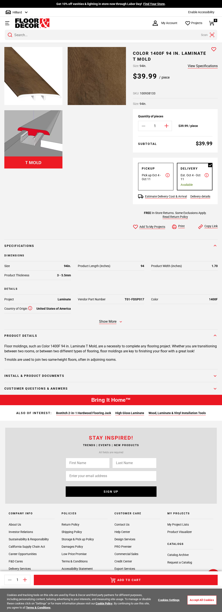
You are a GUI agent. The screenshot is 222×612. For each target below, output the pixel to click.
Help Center (122, 532)
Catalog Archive (178, 555)
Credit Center (123, 561)
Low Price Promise (74, 554)
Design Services (124, 539)
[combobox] (111, 35)
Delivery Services (20, 568)
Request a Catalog (179, 562)
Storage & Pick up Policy (78, 539)
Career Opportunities (23, 554)
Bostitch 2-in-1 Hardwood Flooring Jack (83, 413)
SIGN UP (111, 491)
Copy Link (211, 226)
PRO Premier (123, 546)
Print (181, 226)
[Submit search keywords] (10, 35)
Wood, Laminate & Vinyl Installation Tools (177, 413)
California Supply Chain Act (27, 546)
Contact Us (121, 524)
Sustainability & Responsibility (29, 539)
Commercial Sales (126, 554)
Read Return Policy (175, 217)
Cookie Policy (104, 603)
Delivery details (200, 196)
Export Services (124, 568)
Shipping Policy (72, 532)
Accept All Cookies (202, 600)
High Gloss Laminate (129, 413)
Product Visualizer (179, 532)
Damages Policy (72, 546)
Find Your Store (154, 4)
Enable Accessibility (201, 12)
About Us (15, 524)
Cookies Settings (169, 600)
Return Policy (70, 524)
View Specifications (203, 66)
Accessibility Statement (77, 568)
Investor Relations (21, 532)
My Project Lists (178, 524)
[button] (7, 23)
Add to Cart (129, 580)
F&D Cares (16, 561)
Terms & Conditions (75, 561)
